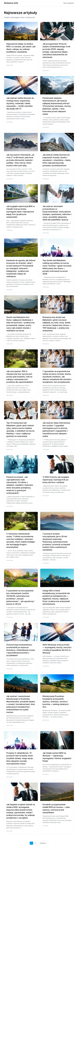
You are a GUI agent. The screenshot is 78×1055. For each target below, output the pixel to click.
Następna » (43, 843)
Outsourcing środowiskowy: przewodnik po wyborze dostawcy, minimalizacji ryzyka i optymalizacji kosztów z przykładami (20, 650)
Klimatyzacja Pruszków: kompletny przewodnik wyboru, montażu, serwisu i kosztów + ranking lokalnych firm (56, 701)
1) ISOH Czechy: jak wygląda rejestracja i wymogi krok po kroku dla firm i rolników (56, 480)
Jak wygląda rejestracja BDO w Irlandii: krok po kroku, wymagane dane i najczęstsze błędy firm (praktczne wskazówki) (20, 211)
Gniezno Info (11, 3)
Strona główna (68, 3)
